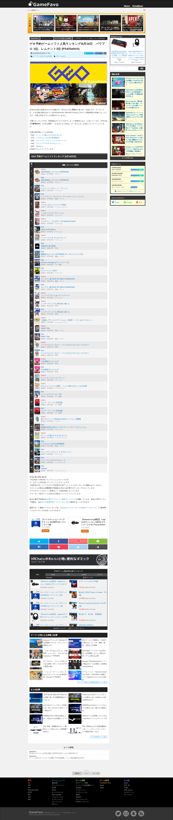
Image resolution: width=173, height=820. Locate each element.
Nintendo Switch (33, 790)
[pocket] (58, 546)
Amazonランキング (59, 628)
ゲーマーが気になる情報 (42, 56)
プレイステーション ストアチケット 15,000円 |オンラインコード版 (53, 604)
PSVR (30, 792)
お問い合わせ (128, 790)
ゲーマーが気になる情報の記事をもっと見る (92, 682)
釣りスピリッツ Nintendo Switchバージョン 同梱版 (61, 419)
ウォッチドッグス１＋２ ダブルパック (51, 140)
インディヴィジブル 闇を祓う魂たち (55, 304)
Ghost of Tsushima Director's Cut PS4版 (92, 604)
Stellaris (39, 146)
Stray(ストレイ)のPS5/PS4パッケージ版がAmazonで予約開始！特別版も (134, 149)
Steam (54, 790)
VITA (29, 797)
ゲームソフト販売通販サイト (85, 785)
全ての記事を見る (127, 158)
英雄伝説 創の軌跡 (48, 246)
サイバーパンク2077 (49, 271)
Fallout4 (78, 797)
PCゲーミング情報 (82, 783)
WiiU (29, 799)
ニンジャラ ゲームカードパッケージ (55, 295)
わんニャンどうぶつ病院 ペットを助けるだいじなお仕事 (64, 386)
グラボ (99, 575)
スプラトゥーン (81, 790)
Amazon (45, 531)
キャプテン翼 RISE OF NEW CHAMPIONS (58, 279)
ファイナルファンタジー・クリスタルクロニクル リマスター (65, 345)
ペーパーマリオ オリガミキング (53, 238)
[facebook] (58, 541)
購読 (140, 202)
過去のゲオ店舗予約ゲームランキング (52, 502)
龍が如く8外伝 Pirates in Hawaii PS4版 (92, 593)
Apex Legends (56, 795)
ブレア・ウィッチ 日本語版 (52, 402)
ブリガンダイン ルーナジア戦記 (53, 205)
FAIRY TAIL (45, 328)
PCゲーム (55, 804)
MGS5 (78, 795)
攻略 (140, 169)
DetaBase (137, 6)
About (126, 783)
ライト (86, 773)
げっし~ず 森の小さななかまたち (49, 135)
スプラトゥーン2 (57, 799)
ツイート (89, 53)
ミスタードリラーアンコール (52, 213)
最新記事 (55, 783)
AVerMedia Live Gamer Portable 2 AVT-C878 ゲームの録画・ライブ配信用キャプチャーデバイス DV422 (119, 55)
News (127, 6)
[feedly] (97, 541)
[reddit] (78, 546)
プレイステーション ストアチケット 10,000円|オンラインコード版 (53, 593)
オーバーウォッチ (57, 792)
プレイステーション (58, 785)
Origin (102, 787)
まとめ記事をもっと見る (99, 737)
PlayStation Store (105, 783)
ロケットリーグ (57, 802)
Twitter (117, 202)
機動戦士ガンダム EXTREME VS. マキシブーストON (62, 254)
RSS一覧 (127, 785)
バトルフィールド (57, 797)
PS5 (53, 575)
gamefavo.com (42, 815)
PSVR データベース (82, 802)
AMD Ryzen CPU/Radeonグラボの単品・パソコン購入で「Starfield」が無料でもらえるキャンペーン (134, 128)
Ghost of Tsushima (48, 229)
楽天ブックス (88, 577)
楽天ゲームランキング (90, 508)
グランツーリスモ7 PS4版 (88, 581)
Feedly (129, 202)
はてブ (98, 53)
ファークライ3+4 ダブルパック (48, 143)
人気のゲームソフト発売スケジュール (61, 499)
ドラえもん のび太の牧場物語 (47, 138)
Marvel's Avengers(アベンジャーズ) (55, 262)
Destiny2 (79, 787)
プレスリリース (129, 792)
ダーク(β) (96, 773)
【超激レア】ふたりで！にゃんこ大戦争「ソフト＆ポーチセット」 (67, 320)
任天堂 (54, 787)
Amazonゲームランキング (70, 508)
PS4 (57, 56)
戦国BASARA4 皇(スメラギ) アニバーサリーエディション (63, 427)
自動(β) (77, 773)
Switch (63, 56)
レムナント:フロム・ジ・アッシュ (54, 188)
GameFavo (36, 812)
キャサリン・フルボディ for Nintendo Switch (58, 221)
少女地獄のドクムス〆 (50, 361)
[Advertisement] (127, 242)
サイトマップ (128, 795)
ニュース (134, 169)
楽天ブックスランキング (76, 628)
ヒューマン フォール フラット (53, 378)
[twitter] (39, 541)
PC (68, 575)
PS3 (29, 795)
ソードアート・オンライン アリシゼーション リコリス (62, 196)
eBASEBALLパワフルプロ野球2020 (55, 172)
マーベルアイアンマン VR (51, 394)
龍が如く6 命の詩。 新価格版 (90, 614)
